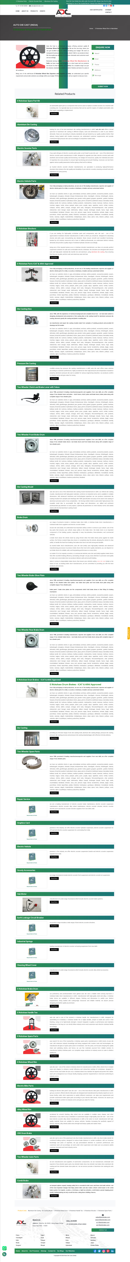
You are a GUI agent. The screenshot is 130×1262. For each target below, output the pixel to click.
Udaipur (68, 1243)
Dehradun (93, 1237)
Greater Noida (95, 1245)
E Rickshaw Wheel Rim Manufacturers (74, 61)
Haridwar (93, 1240)
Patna (17, 1235)
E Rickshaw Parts (21, 1)
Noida (17, 1243)
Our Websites (70, 1251)
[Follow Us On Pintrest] (111, 6)
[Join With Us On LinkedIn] (113, 6)
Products (34, 11)
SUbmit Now (103, 86)
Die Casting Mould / (47, 1210)
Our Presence (34, 1251)
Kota (67, 1240)
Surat (42, 1237)
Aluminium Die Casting (51, 1)
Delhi (17, 1240)
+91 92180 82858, (72, 1224)
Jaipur (92, 1243)
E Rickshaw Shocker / (90, 1210)
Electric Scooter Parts (35, 1)
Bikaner (68, 1237)
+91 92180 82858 (22, 6)
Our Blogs (60, 1251)
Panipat (43, 1240)
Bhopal (43, 1245)
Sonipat (43, 1243)
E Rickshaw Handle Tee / (76, 1210)
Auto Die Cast (101, 561)
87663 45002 (82, 1224)
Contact (108, 12)
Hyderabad (69, 1245)
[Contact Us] (4, 1255)
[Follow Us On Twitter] (106, 6)
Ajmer (67, 1235)
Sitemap (43, 1251)
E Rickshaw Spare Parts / (105, 1210)
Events (42, 11)
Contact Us (103, 1230)
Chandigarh (19, 1237)
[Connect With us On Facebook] (104, 6)
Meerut (93, 1235)
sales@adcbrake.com (37, 6)
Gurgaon (18, 1245)
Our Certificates (96, 10)
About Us (25, 11)
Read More (54, 113)
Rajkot (42, 1235)
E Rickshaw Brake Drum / (61, 1210)
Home (18, 11)
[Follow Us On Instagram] (108, 6)
